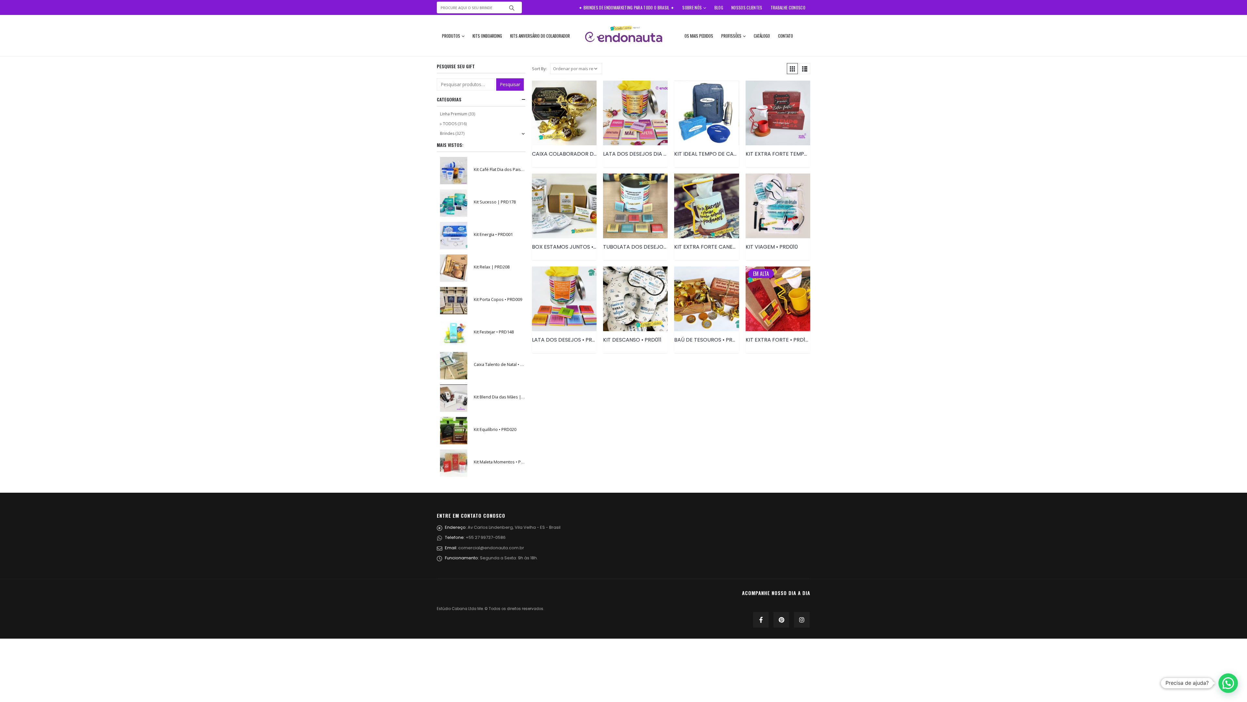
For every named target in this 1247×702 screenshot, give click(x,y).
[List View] (804, 68)
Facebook (761, 620)
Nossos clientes (746, 7)
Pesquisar (510, 84)
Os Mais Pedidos (699, 35)
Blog (718, 7)
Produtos (451, 35)
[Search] (512, 7)
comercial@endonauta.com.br (491, 548)
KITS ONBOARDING (487, 35)
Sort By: (539, 69)
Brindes (447, 133)
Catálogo (762, 35)
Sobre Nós (692, 7)
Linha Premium (453, 114)
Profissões (731, 35)
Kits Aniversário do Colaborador (540, 35)
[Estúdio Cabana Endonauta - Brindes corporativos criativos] (623, 35)
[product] (564, 113)
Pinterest (781, 620)
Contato (785, 35)
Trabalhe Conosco (788, 7)
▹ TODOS (448, 123)
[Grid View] (792, 68)
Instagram (802, 620)
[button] (1228, 683)
